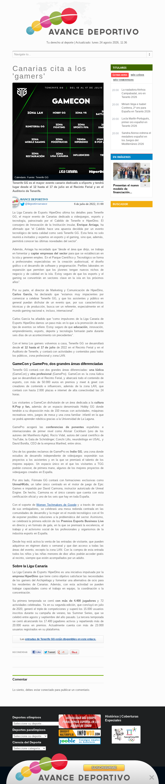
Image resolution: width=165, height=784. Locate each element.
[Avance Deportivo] (82, 22)
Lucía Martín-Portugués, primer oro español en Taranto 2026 (136, 122)
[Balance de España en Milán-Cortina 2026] (145, 181)
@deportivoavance (36, 203)
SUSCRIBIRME (104, 768)
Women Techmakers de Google (56, 504)
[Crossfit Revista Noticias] (80, 735)
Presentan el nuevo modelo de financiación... (126, 189)
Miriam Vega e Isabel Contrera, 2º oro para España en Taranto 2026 (136, 108)
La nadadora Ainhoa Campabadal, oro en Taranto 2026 (134, 93)
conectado (47, 689)
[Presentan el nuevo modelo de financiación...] (145, 173)
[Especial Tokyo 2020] (80, 727)
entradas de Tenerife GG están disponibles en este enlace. (60, 639)
